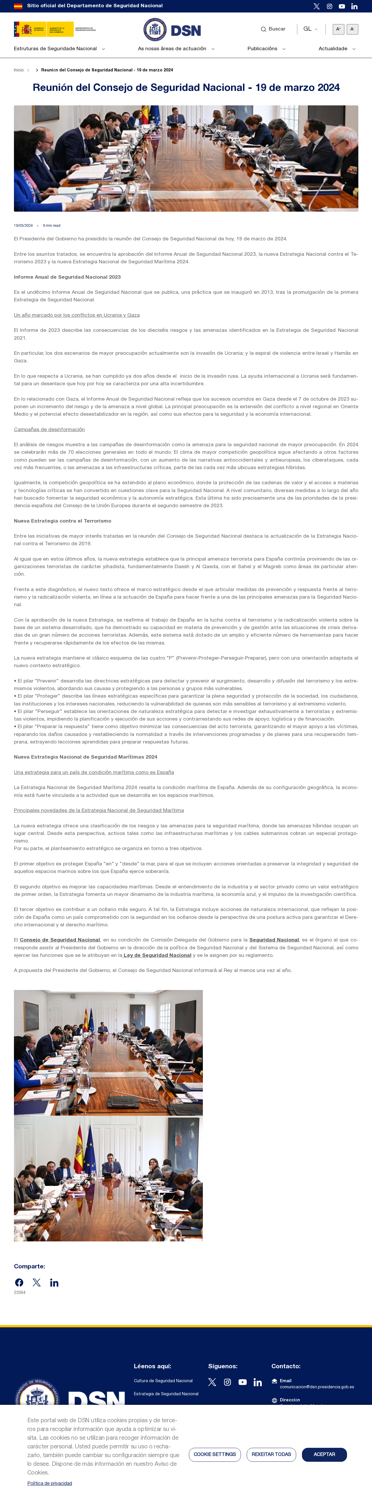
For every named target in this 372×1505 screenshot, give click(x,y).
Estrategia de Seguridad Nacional (166, 1394)
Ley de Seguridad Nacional (157, 955)
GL (307, 29)
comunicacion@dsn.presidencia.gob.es (317, 1387)
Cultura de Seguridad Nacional (163, 1381)
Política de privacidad (49, 1484)
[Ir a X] (317, 6)
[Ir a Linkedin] (354, 6)
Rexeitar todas (271, 1455)
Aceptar (324, 1455)
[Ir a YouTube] (342, 6)
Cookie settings (215, 1455)
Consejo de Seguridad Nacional (60, 940)
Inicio (19, 70)
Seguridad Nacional (274, 940)
